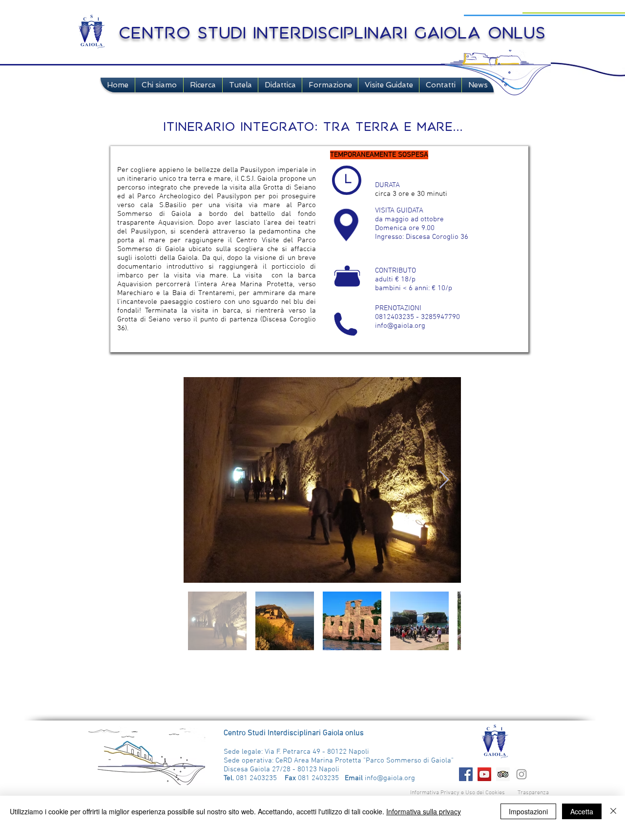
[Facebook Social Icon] (466, 774)
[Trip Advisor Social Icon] (503, 774)
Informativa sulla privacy (423, 811)
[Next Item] (444, 479)
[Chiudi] (613, 811)
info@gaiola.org (400, 325)
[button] (159, 85)
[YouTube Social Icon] (484, 774)
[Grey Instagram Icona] (521, 774)
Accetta (581, 811)
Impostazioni (528, 811)
